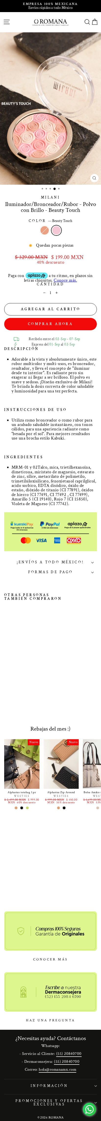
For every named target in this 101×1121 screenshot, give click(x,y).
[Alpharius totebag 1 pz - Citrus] (27, 808)
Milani (50, 197)
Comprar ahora (50, 324)
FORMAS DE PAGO (50, 572)
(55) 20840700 (69, 1053)
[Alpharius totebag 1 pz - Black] (22, 808)
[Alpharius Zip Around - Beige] (58, 808)
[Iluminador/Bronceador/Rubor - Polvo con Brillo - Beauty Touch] (12, 685)
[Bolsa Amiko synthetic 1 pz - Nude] (98, 808)
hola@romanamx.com (57, 1069)
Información (49, 1086)
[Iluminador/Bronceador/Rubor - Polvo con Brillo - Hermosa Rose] (7, 685)
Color (51, 221)
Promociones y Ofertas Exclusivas (49, 1103)
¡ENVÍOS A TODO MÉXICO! (50, 562)
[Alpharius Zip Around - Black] (64, 808)
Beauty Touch (56, 230)
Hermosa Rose (45, 230)
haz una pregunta (50, 1020)
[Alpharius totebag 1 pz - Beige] (16, 808)
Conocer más (50, 959)
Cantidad (50, 284)
